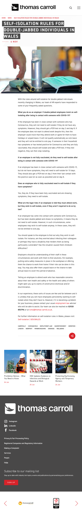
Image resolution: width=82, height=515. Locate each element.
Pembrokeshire (40, 328)
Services (7, 453)
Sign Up (11, 482)
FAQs (6, 463)
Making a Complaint (11, 448)
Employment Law (46, 326)
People (6, 458)
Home (4, 18)
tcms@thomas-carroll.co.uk (40, 309)
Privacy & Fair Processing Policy (16, 438)
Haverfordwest (60, 326)
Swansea (51, 328)
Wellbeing (60, 328)
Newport (29, 328)
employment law (62, 303)
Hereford (71, 326)
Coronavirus (33, 326)
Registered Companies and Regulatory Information (23, 443)
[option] (26, 503)
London (20, 328)
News (10, 18)
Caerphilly (22, 326)
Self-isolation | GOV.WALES (29, 319)
